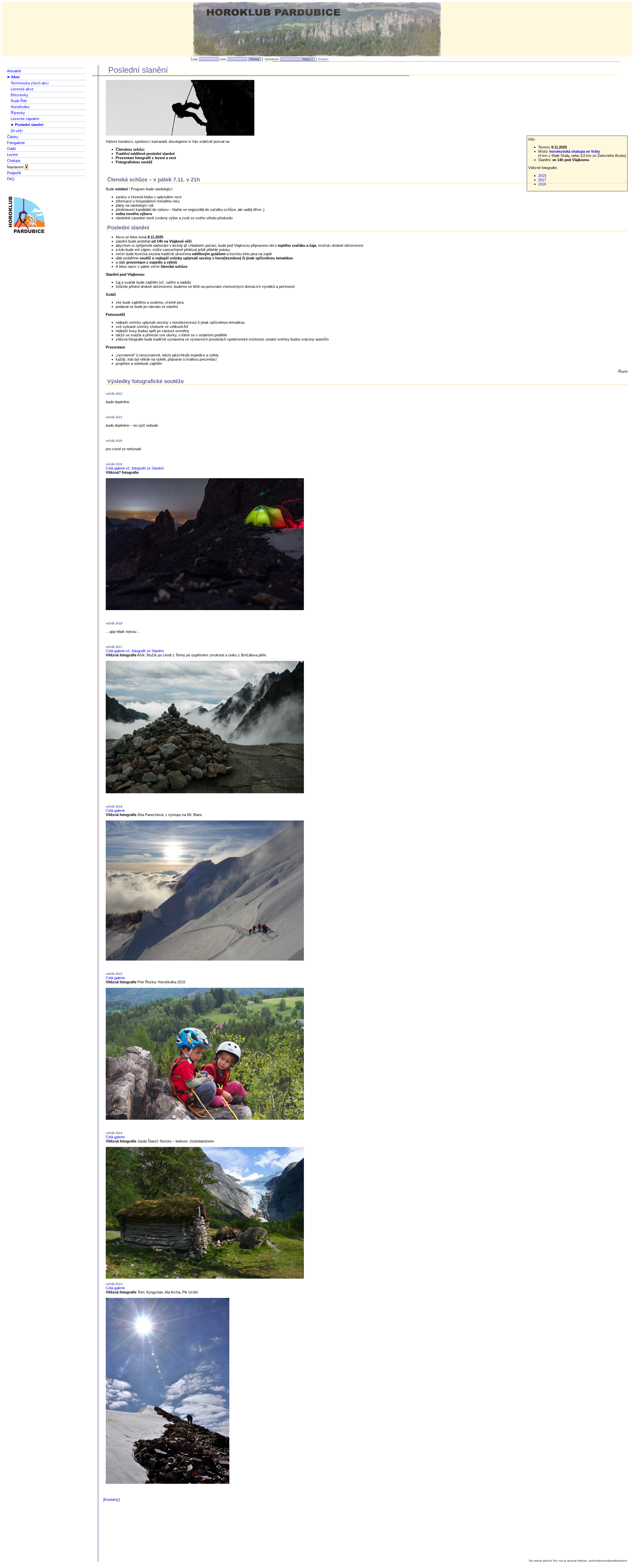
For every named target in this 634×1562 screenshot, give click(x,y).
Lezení (12, 154)
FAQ (10, 179)
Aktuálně (14, 71)
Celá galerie (115, 810)
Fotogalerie (16, 143)
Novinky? (323, 59)
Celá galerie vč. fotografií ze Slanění (135, 468)
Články (12, 137)
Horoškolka (20, 107)
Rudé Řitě (19, 101)
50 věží (17, 131)
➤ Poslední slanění (27, 125)
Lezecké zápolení (25, 119)
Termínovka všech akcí (30, 83)
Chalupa (13, 160)
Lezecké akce (22, 89)
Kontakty (111, 1499)
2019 (542, 176)
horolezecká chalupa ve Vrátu (574, 151)
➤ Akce (13, 77)
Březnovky (19, 95)
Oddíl (11, 149)
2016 (542, 184)
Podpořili (14, 173)
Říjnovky (18, 113)
